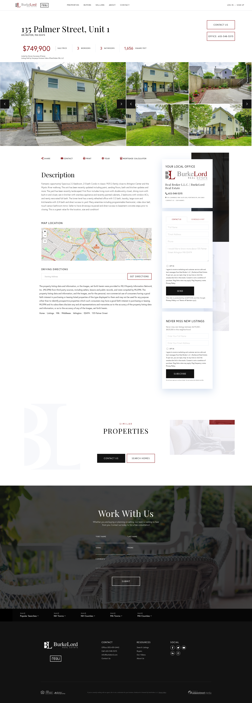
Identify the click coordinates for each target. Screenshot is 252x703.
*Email (98, 548)
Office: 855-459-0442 (110, 647)
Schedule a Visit (197, 219)
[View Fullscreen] (45, 241)
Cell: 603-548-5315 (109, 651)
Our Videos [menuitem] (141, 654)
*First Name (101, 537)
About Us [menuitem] (140, 658)
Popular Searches (28, 615)
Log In (230, 5)
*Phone (130, 548)
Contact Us (221, 24)
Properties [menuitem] (73, 5)
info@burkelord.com (109, 654)
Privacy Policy (170, 283)
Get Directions (139, 276)
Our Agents (180, 200)
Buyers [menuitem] (87, 5)
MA (57, 313)
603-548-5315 (175, 193)
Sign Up (240, 5)
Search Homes (141, 458)
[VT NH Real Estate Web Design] (199, 692)
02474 (87, 313)
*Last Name (132, 537)
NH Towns (59, 615)
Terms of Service (186, 300)
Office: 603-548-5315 (220, 36)
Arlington (77, 313)
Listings (50, 313)
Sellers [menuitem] (100, 5)
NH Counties (87, 615)
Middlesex (66, 313)
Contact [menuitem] (125, 5)
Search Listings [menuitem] (143, 647)
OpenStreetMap (138, 259)
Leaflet (128, 259)
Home (42, 313)
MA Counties (143, 615)
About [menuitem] (112, 5)
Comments (100, 559)
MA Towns (115, 615)
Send (180, 291)
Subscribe (180, 373)
